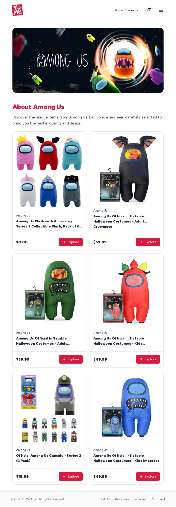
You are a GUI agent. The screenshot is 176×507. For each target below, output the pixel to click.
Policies (140, 499)
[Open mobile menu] (161, 10)
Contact (158, 499)
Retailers (122, 499)
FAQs (105, 499)
